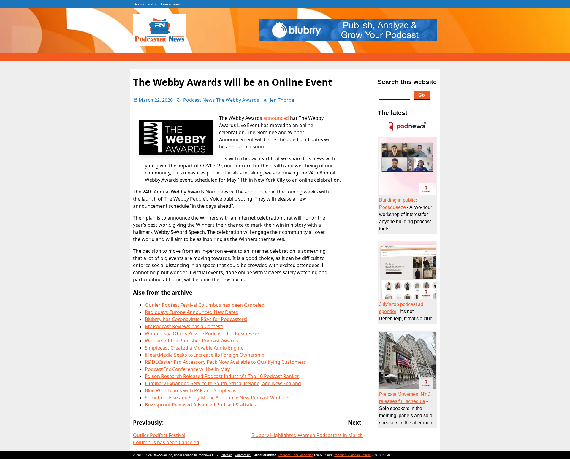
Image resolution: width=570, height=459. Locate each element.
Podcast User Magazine (295, 455)
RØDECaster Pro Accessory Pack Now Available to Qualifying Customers (225, 362)
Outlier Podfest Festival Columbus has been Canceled (205, 305)
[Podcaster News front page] (162, 44)
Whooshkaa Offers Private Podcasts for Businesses (202, 333)
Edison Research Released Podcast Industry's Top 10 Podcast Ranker (222, 376)
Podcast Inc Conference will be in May (187, 369)
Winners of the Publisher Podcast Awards (191, 340)
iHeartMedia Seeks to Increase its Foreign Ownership (205, 355)
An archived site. (157, 4)
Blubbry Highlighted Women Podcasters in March (307, 435)
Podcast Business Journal (352, 455)
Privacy (226, 455)
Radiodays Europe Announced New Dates (191, 312)
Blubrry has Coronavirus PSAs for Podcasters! (196, 319)
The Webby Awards (237, 100)
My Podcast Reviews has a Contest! (184, 326)
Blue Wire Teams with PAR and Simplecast (191, 390)
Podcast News (199, 100)
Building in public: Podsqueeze (398, 204)
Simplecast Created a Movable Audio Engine (194, 347)
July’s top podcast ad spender (401, 308)
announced (276, 118)
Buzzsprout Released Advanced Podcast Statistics (200, 404)
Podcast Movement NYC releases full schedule (405, 398)
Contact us (243, 455)
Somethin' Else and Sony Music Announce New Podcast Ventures (218, 397)
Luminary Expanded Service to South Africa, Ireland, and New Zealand (223, 383)
